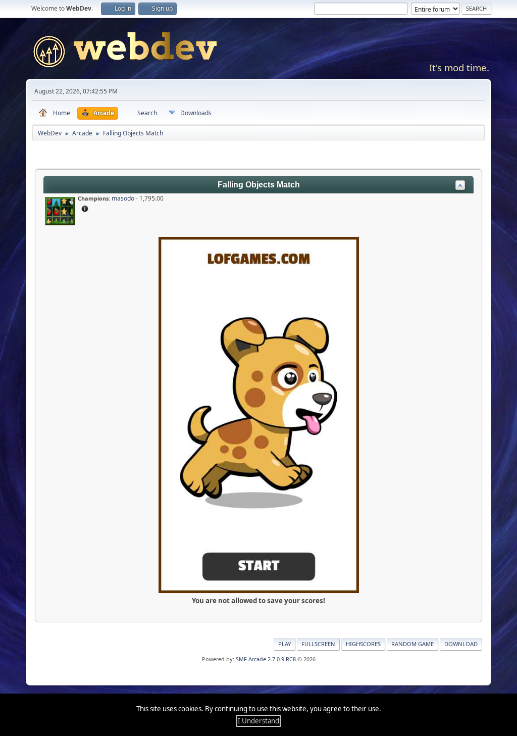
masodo (123, 198)
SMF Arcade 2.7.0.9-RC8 (266, 659)
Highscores (363, 644)
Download (461, 644)
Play (284, 644)
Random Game (412, 644)
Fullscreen (318, 644)
